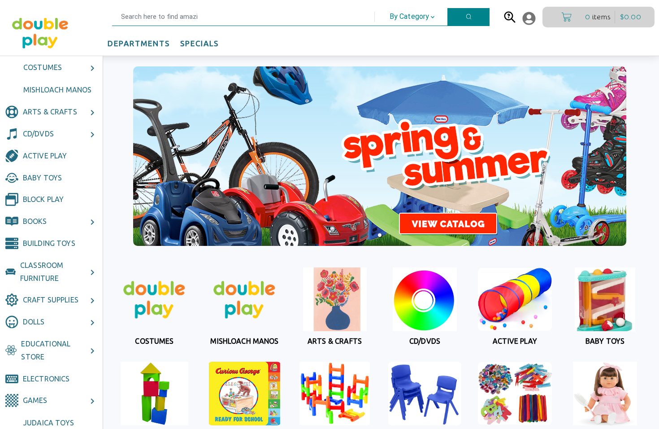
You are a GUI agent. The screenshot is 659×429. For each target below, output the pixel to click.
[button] (51, 17)
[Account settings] (529, 18)
